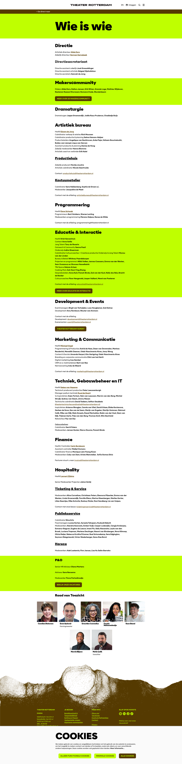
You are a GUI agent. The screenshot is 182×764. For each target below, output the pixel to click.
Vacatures (96, 716)
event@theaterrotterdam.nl (79, 322)
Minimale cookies (105, 756)
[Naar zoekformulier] (139, 5)
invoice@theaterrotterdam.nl (86, 460)
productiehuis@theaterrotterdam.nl (78, 173)
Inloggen (132, 5)
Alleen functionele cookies (74, 756)
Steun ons (95, 713)
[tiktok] (131, 713)
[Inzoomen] (38, 621)
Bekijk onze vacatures (68, 585)
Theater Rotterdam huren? (70, 329)
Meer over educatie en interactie (74, 291)
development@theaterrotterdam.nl (82, 319)
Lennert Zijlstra (67, 476)
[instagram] (120, 713)
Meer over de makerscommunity (73, 99)
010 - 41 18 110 (42, 724)
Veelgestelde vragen (72, 720)
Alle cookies (127, 756)
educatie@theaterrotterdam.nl (90, 284)
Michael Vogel (67, 346)
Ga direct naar (43, 11)
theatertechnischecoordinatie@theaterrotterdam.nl (77, 404)
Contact (95, 720)
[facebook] (128, 713)
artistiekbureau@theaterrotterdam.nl (93, 195)
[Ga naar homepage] (91, 5)
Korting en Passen (71, 718)
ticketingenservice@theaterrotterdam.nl (93, 507)
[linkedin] (124, 713)
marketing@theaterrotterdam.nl (90, 371)
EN (122, 5)
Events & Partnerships (100, 718)
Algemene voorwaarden (73, 722)
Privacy (94, 725)
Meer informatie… (117, 748)
